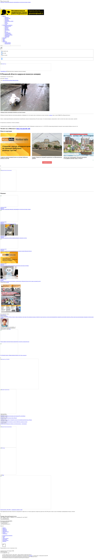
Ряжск (11, 80)
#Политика (5, 530)
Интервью (4, 37)
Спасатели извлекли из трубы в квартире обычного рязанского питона (13, 237)
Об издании (5, 41)
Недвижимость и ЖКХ (9, 21)
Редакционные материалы (7, 25)
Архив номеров (8, 42)
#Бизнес (4, 527)
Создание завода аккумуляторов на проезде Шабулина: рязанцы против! (13, 421)
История (6, 31)
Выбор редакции (8, 26)
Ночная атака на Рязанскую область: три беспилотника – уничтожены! (13, 423)
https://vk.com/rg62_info (23, 128)
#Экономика (5, 533)
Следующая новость (47, 162)
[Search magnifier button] (1, 48)
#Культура (4, 528)
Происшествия (7, 18)
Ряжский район (15, 80)
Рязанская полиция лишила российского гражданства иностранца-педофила (14, 265)
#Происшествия (6, 531)
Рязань (1, 5)
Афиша (4, 40)
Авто (4, 39)
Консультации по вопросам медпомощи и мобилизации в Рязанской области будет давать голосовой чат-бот (20, 281)
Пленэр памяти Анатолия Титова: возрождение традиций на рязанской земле (14, 341)
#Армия (1, 280)
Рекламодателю (8, 43)
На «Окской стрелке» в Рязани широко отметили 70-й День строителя (13, 355)
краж (4, 80)
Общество (7, 17)
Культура (6, 23)
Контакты (4, 541)
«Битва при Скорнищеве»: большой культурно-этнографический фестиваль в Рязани (16, 419)
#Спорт (4, 532)
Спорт (6, 24)
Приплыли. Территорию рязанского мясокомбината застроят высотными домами (15, 2)
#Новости (2, 208)
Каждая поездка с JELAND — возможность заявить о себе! (11, 509)
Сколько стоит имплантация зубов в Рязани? (8, 417)
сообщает (50, 115)
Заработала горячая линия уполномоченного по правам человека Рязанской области (16, 251)
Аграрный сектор (8, 33)
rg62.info (30, 555)
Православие (7, 35)
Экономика (7, 20)
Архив (7, 282)
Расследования (7, 32)
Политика (6, 19)
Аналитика (7, 36)
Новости (4, 16)
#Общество (5, 529)
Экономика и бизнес (8, 34)
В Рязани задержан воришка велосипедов (8, 223)
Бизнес (6, 22)
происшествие (7, 80)
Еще (3, 475)
